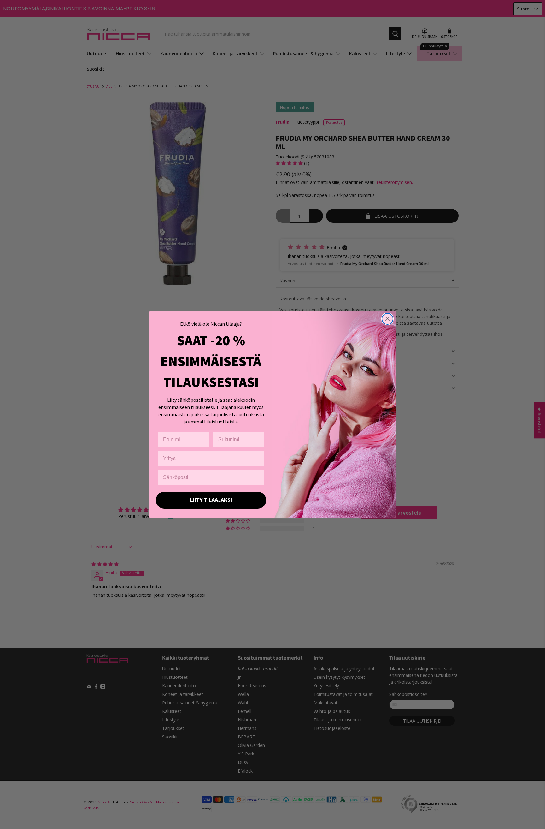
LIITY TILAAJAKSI (211, 500)
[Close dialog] (387, 318)
